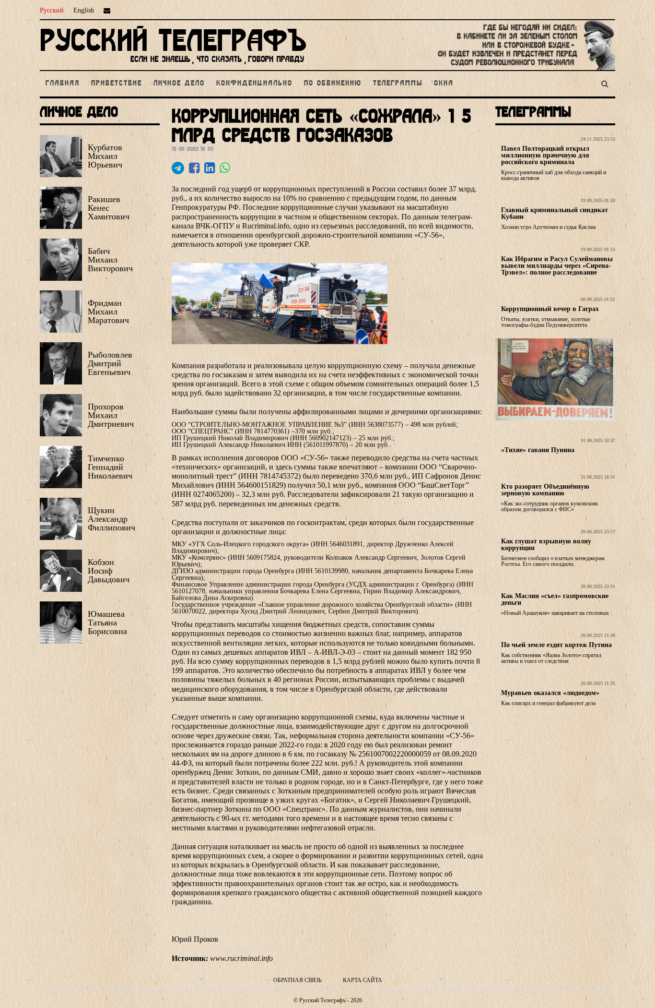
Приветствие (116, 83)
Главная (63, 83)
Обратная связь (297, 980)
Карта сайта (362, 980)
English (83, 10)
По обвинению (333, 83)
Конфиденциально (254, 83)
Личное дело (179, 83)
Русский (52, 10)
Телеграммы (397, 83)
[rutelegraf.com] (173, 66)
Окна (444, 83)
